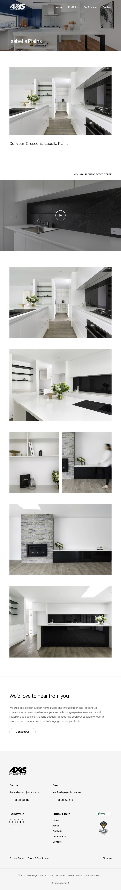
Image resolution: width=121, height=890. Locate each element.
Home (55, 820)
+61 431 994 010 (64, 799)
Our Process (90, 7)
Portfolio (73, 7)
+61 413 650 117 (21, 799)
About (59, 7)
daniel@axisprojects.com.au (24, 792)
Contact (107, 7)
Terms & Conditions (38, 858)
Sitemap (107, 858)
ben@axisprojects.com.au (66, 792)
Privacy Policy (17, 858)
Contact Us (22, 731)
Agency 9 (64, 882)
